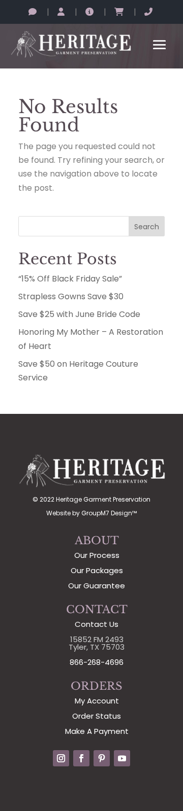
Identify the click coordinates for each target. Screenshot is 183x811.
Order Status (96, 716)
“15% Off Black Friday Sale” (70, 279)
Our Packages (97, 570)
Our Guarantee (96, 585)
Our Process (96, 555)
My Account (97, 700)
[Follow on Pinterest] (102, 758)
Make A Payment (97, 731)
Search (146, 227)
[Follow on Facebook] (81, 758)
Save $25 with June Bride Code (79, 314)
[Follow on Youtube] (122, 758)
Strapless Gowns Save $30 (71, 296)
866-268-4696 (97, 662)
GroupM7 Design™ (109, 513)
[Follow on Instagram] (61, 758)
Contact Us (96, 624)
